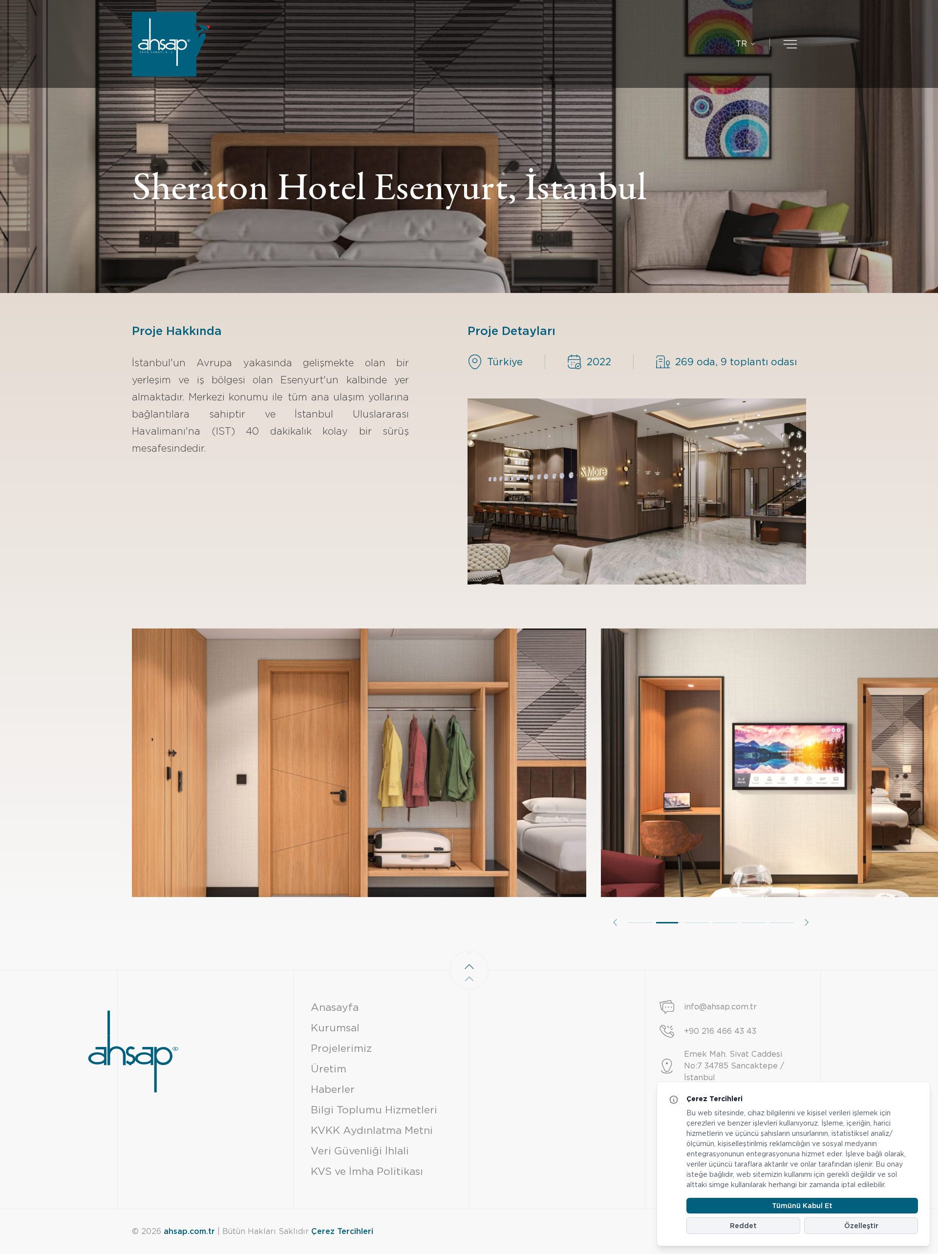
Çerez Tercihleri (342, 1231)
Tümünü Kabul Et (802, 1206)
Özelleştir (861, 1226)
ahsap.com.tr (189, 1231)
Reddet (743, 1226)
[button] (615, 922)
